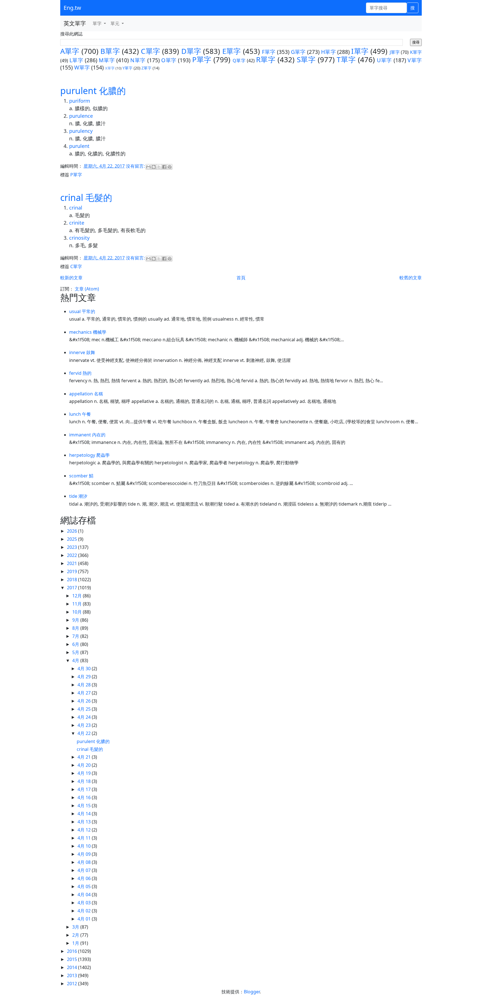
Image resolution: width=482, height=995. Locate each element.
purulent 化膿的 (93, 91)
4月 (76, 660)
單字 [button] (98, 23)
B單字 (110, 51)
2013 (72, 975)
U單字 (384, 60)
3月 (76, 927)
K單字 (416, 52)
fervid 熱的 (80, 373)
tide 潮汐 (78, 496)
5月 (76, 652)
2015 (72, 959)
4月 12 (85, 830)
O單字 (169, 60)
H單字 (328, 52)
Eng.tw (72, 7)
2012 (72, 983)
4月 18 (85, 781)
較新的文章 (71, 278)
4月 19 (85, 773)
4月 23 (85, 725)
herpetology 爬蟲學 (89, 455)
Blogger (252, 992)
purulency (81, 131)
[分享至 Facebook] (164, 167)
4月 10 (85, 846)
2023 (72, 547)
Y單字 (127, 68)
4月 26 (85, 701)
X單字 (110, 68)
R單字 (266, 59)
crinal (75, 207)
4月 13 (85, 822)
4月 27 (85, 693)
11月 (77, 604)
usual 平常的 (82, 311)
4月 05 (85, 886)
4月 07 (85, 870)
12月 (77, 596)
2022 (72, 555)
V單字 (415, 60)
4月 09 (85, 854)
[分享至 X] (159, 167)
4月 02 (85, 911)
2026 (72, 531)
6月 (76, 644)
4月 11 (85, 838)
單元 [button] (115, 23)
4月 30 (85, 668)
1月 (76, 943)
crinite (76, 222)
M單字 (107, 60)
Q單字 (239, 60)
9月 (76, 620)
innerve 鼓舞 (82, 352)
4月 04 (85, 894)
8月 (76, 628)
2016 (72, 951)
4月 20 (85, 765)
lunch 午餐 (80, 414)
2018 (72, 579)
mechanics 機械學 (87, 332)
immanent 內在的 (87, 435)
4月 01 (85, 919)
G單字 (298, 52)
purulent (79, 146)
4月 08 (85, 862)
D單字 (191, 51)
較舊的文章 (410, 278)
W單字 (82, 67)
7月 (76, 636)
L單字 (76, 60)
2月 (76, 935)
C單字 (150, 51)
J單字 (395, 52)
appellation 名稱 (86, 394)
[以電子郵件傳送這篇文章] (148, 167)
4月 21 (85, 757)
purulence (81, 115)
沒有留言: (136, 166)
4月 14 (85, 814)
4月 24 (85, 717)
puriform (79, 100)
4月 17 (85, 789)
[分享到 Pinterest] (169, 167)
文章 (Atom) (87, 289)
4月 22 (85, 733)
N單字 (138, 60)
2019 (72, 571)
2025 (72, 539)
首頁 (241, 278)
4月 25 (85, 709)
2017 (72, 588)
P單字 (201, 59)
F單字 (269, 52)
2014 (72, 967)
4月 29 (85, 677)
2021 (72, 563)
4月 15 (85, 805)
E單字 (231, 51)
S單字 (306, 59)
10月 (77, 612)
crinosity (79, 237)
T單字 (346, 59)
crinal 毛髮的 (86, 197)
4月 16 (85, 797)
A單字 (69, 51)
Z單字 (146, 68)
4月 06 (85, 878)
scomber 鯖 (81, 476)
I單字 (359, 51)
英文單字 (75, 23)
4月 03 (85, 903)
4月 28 (85, 685)
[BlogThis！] (153, 167)
